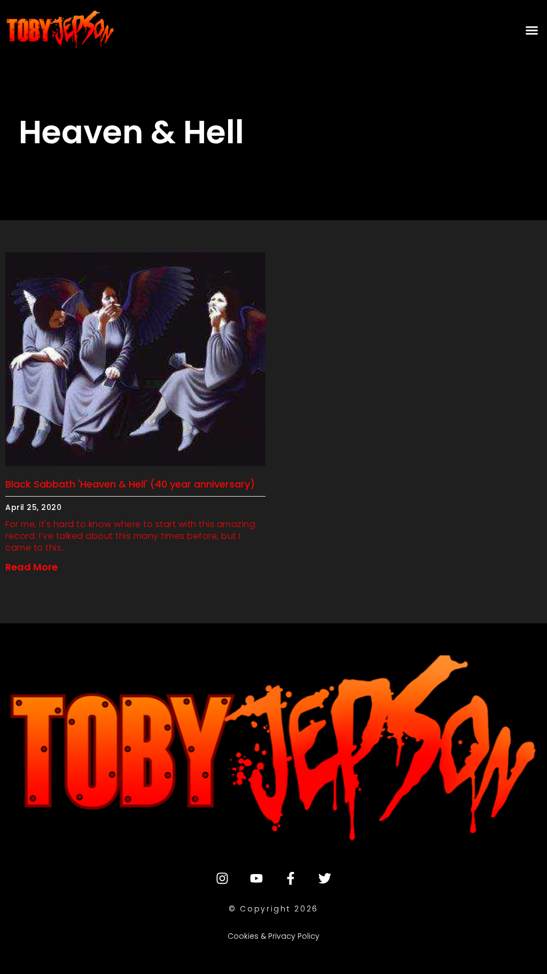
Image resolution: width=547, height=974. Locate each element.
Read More (31, 567)
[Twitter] (324, 878)
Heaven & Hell (131, 132)
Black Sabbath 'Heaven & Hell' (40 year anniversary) (130, 484)
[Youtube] (256, 878)
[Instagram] (222, 878)
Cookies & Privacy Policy (273, 936)
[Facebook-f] (290, 878)
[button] (531, 30)
